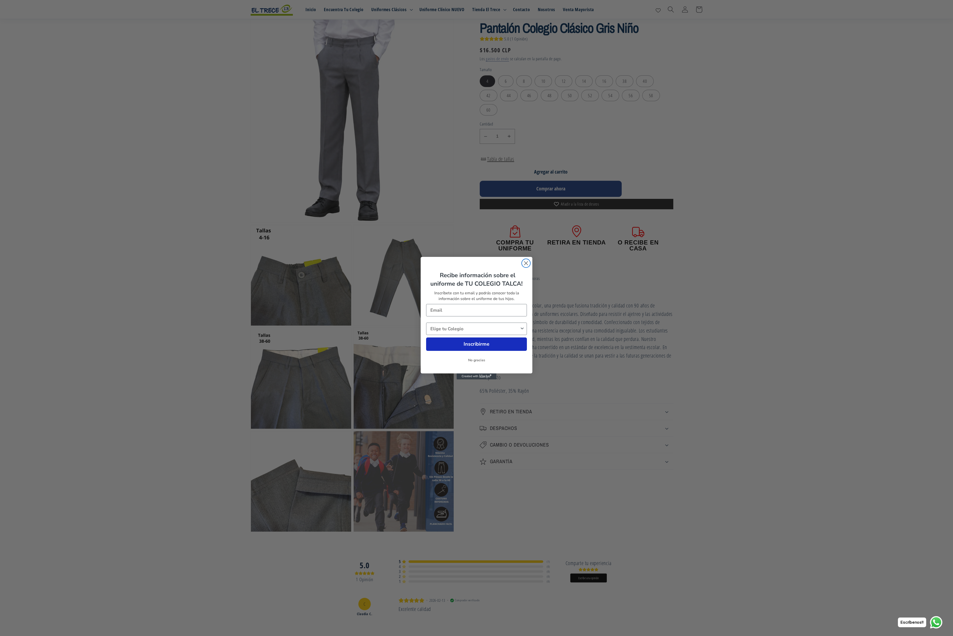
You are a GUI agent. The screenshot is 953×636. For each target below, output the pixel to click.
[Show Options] (522, 329)
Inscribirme (476, 344)
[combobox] (475, 329)
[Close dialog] (526, 263)
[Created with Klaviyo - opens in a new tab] (476, 376)
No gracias (476, 360)
